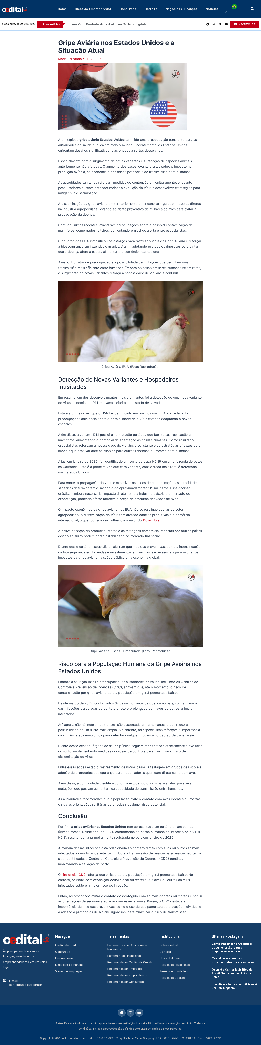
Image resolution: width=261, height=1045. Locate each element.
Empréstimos (64, 958)
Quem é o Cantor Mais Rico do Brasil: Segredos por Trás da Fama (232, 973)
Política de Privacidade (175, 965)
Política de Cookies (173, 978)
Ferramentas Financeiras (124, 956)
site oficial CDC (74, 875)
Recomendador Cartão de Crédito (130, 962)
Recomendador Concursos (125, 982)
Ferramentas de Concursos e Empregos (127, 947)
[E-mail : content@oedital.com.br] (4, 980)
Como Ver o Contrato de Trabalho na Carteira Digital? (107, 24)
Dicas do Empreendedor (93, 9)
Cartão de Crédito (67, 945)
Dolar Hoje (151, 520)
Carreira (151, 9)
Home (62, 9)
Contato (165, 952)
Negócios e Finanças (181, 9)
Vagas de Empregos (68, 971)
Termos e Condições (174, 971)
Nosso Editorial (170, 958)
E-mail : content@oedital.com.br (25, 983)
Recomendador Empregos (125, 969)
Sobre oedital (169, 945)
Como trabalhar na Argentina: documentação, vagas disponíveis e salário (232, 947)
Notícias (212, 9)
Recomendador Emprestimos (127, 975)
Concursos (127, 9)
